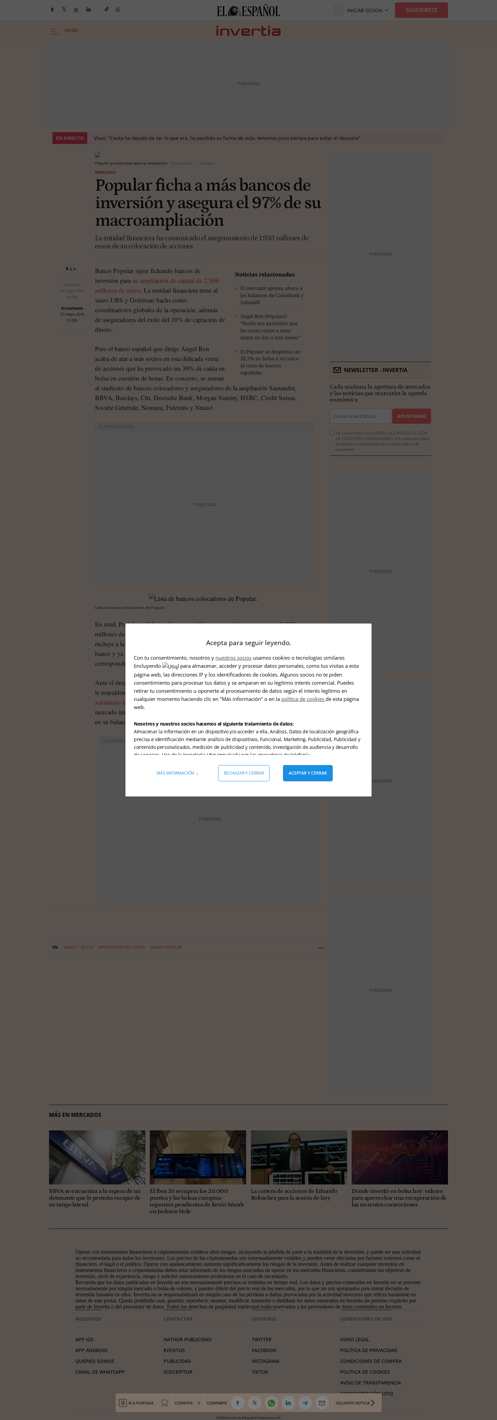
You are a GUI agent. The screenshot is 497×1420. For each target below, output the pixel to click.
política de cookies (303, 698)
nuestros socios (233, 657)
